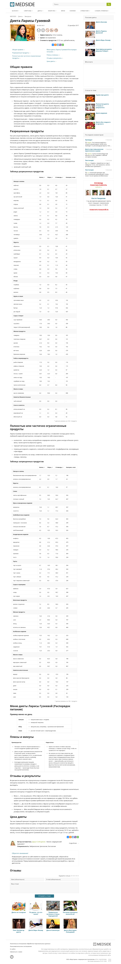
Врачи (63, 11)
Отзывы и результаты (54, 58)
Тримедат (88, 140)
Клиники (73, 11)
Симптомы (27, 11)
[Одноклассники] (55, 45)
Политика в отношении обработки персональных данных (30, 943)
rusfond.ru (98, 187)
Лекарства (51, 11)
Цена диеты (51, 61)
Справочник (84, 11)
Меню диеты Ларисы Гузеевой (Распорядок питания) (62, 51)
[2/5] (39, 25)
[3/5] (41, 25)
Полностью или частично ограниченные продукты (26, 57)
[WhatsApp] (63, 45)
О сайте (12, 949)
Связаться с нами (16, 952)
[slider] (75, 876)
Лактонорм (89, 160)
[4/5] (42, 25)
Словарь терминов (101, 11)
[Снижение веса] (39, 30)
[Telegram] (58, 45)
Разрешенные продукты (20, 53)
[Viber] (60, 45)
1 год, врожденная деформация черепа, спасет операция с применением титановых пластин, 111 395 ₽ (98, 201)
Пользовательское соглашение (21, 946)
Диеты (40, 11)
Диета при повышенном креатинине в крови (94, 150)
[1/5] (37, 25)
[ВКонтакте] (53, 45)
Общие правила (17, 50)
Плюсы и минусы (52, 55)
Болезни (15, 11)
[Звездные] (43, 30)
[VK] (12, 957)
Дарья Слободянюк (38, 842)
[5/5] (44, 25)
